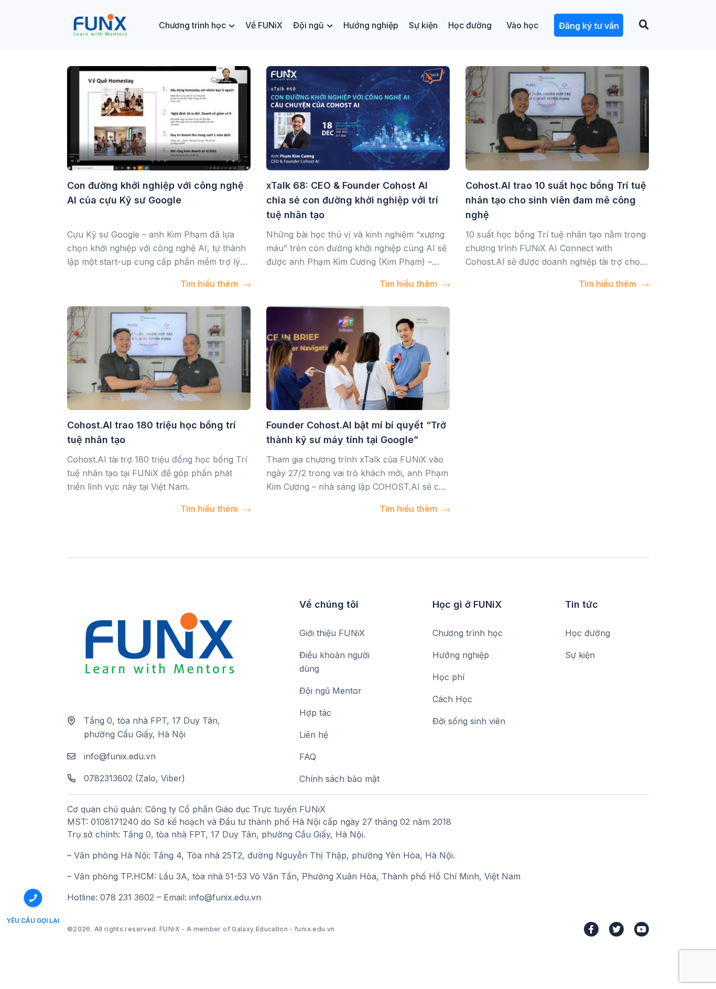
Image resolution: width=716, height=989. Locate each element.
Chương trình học (192, 25)
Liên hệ (313, 734)
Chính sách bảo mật (339, 778)
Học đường (470, 25)
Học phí (448, 677)
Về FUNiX (264, 25)
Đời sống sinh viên (468, 721)
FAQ (307, 756)
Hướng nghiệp (370, 25)
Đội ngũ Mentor (330, 690)
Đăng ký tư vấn (589, 25)
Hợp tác (315, 712)
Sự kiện (423, 25)
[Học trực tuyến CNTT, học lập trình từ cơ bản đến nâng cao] (100, 25)
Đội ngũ (308, 25)
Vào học (522, 25)
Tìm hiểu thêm (210, 283)
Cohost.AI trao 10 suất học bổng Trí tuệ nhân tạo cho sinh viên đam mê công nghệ (555, 200)
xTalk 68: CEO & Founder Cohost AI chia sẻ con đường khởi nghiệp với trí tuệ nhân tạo (352, 200)
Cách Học (452, 699)
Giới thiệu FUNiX (332, 633)
